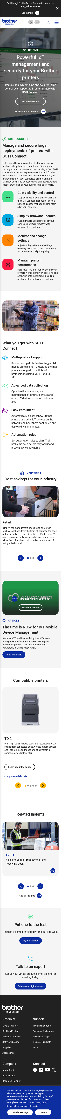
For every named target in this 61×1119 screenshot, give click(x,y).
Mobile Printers (10, 1025)
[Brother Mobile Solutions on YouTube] (47, 1069)
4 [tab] (33, 786)
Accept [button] (43, 1112)
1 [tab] (28, 558)
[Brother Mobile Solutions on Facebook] (35, 1069)
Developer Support (42, 1036)
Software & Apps (10, 1041)
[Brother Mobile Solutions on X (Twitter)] (54, 1069)
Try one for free (31, 940)
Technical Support (42, 1025)
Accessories (8, 1052)
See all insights (27, 895)
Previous (21, 558)
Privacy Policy (41, 1102)
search (48, 22)
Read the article (30, 607)
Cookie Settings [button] (20, 1112)
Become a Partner (11, 1080)
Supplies (6, 1047)
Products (8, 1019)
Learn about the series (19, 766)
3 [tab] (33, 558)
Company (9, 1063)
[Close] (57, 8)
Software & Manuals (43, 1031)
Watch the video (30, 101)
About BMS (8, 1070)
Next (40, 558)
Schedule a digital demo (30, 986)
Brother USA (8, 1075)
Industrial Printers (11, 1036)
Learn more (28, 12)
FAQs (35, 1047)
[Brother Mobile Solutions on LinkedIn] (41, 1069)
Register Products (42, 1041)
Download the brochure (27, 111)
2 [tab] (30, 558)
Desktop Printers (10, 1031)
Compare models (13, 776)
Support (38, 1019)
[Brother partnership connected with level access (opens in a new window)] (34, 22)
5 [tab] (36, 786)
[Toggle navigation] (56, 22)
